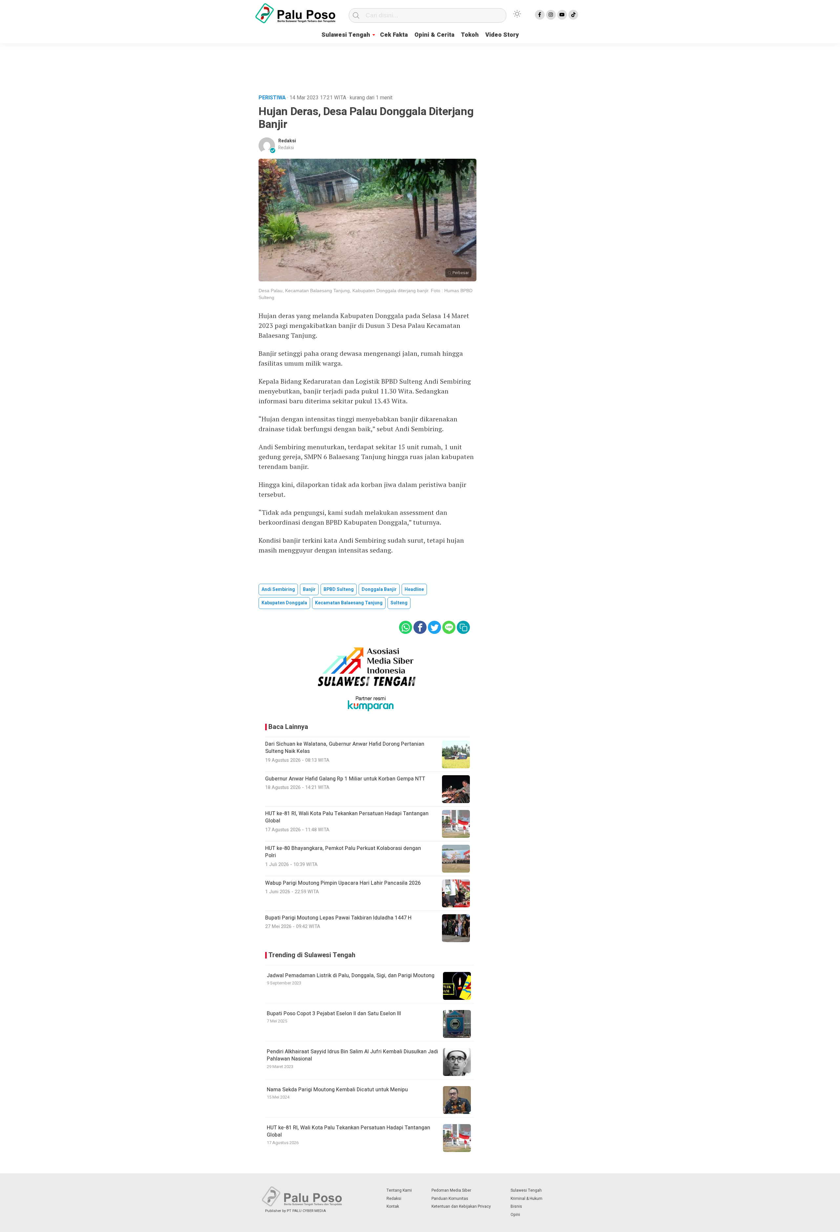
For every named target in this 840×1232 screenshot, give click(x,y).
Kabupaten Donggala (284, 602)
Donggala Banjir (379, 589)
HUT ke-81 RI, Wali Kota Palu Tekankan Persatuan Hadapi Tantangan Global (348, 1131)
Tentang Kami (399, 1190)
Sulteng (399, 602)
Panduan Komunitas (449, 1199)
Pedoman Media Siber (451, 1190)
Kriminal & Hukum (526, 1199)
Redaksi (287, 140)
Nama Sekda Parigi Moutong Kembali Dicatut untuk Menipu (337, 1090)
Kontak (393, 1206)
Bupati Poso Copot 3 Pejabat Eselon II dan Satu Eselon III (334, 1014)
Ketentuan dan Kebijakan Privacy (461, 1206)
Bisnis (516, 1206)
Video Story (502, 34)
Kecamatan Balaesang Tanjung (349, 602)
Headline (414, 589)
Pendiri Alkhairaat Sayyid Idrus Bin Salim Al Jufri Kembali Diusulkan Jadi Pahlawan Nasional (352, 1055)
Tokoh (470, 34)
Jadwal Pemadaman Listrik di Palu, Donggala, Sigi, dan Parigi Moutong (350, 976)
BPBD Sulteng (339, 589)
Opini (515, 1215)
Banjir (309, 589)
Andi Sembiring (278, 589)
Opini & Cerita (434, 34)
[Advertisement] (420, 67)
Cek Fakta (394, 34)
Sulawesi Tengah (346, 34)
